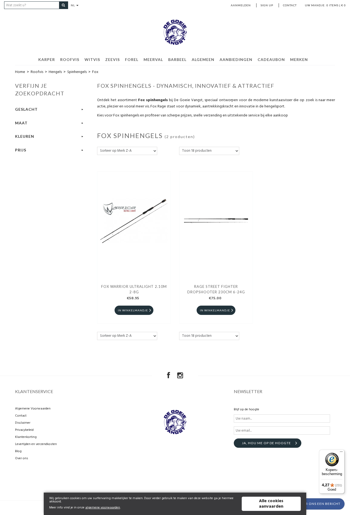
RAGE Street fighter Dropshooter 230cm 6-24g (216, 289)
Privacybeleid (24, 430)
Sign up (267, 5)
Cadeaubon (271, 59)
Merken (299, 59)
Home (20, 72)
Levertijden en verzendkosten (36, 444)
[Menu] (341, 453)
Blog (18, 451)
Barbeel (177, 59)
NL (73, 5)
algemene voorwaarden (102, 507)
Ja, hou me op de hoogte (266, 443)
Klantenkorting (26, 437)
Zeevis (112, 59)
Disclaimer (22, 423)
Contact (290, 5)
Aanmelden (241, 5)
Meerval (153, 59)
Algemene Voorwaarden (33, 408)
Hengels (55, 72)
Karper (46, 59)
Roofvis (69, 59)
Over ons (21, 458)
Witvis (92, 59)
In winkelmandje (133, 310)
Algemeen (203, 59)
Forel (131, 59)
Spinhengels (77, 72)
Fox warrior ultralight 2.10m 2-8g (134, 289)
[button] (312, 504)
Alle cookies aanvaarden (271, 504)
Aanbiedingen (236, 59)
